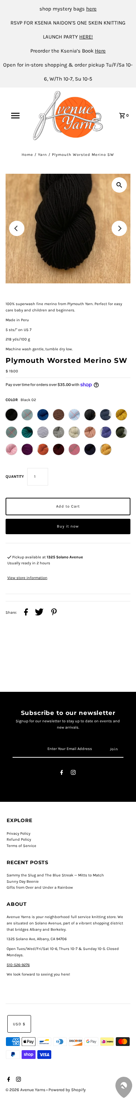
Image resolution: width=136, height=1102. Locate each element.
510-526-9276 (18, 965)
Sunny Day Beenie (23, 881)
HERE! (86, 37)
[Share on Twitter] (39, 613)
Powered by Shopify (67, 1089)
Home (27, 154)
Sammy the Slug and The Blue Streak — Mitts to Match (55, 875)
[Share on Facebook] (26, 613)
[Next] (119, 228)
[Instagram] (73, 773)
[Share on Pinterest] (54, 613)
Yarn (42, 154)
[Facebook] (61, 773)
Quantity (15, 476)
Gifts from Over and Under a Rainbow (40, 887)
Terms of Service (21, 845)
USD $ (19, 1024)
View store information (27, 578)
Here (100, 51)
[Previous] (16, 228)
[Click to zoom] (119, 185)
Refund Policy (19, 839)
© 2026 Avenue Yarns (26, 1089)
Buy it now (68, 526)
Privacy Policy (18, 833)
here (91, 9)
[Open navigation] (18, 115)
